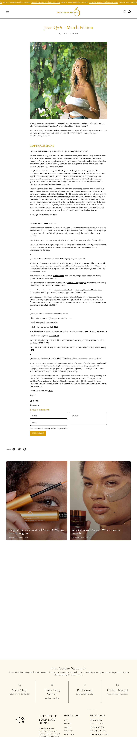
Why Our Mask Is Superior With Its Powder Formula (96, 531)
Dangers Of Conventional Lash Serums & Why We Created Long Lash (37, 531)
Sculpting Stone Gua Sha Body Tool (89, 290)
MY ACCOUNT (69, 734)
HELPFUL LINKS (72, 715)
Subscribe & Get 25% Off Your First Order (34, 2)
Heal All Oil (67, 240)
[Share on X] (19, 449)
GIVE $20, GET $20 (97, 727)
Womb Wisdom (58, 276)
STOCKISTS (68, 731)
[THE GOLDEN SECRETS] (68, 11)
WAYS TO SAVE (97, 715)
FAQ (65, 720)
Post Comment (38, 433)
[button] (125, 11)
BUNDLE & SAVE (96, 720)
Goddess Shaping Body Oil (76, 283)
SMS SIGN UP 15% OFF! (98, 731)
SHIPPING (67, 727)
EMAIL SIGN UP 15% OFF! (99, 734)
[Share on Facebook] (13, 449)
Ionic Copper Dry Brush (63, 290)
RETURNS (67, 724)
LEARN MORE (54, 336)
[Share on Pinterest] (24, 449)
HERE (73, 133)
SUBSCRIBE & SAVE (97, 724)
